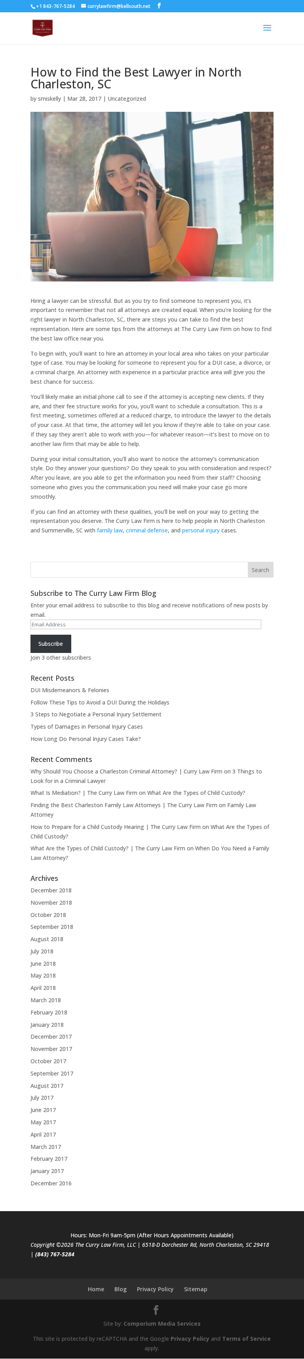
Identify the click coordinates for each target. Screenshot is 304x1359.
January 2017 (47, 1171)
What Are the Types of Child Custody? (196, 792)
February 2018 (48, 1012)
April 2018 (43, 987)
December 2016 (51, 1183)
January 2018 (47, 1024)
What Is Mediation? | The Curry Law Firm (83, 792)
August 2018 (46, 939)
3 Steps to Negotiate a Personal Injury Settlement (96, 714)
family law (110, 530)
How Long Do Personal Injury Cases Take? (85, 739)
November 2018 (51, 902)
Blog (120, 1289)
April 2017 (43, 1134)
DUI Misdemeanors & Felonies (69, 690)
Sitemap (195, 1289)
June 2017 (43, 1110)
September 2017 (51, 1073)
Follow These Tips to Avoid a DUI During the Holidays (99, 702)
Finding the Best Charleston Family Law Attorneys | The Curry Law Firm (123, 805)
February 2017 (48, 1158)
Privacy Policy (155, 1289)
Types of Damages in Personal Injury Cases (86, 726)
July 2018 (41, 951)
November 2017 (51, 1049)
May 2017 (43, 1122)
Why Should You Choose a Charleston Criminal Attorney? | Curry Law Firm (126, 771)
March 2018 (45, 1000)
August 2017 (46, 1085)
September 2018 (51, 926)
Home (96, 1289)
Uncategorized (127, 98)
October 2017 (48, 1061)
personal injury (201, 530)
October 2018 (48, 915)
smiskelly (49, 98)
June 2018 (43, 963)
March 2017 (45, 1146)
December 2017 (51, 1036)
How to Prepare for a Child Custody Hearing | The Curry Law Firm (115, 827)
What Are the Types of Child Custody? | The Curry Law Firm (107, 848)
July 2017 (41, 1097)
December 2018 (51, 890)
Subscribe (50, 643)
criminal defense (147, 530)
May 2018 (43, 975)
